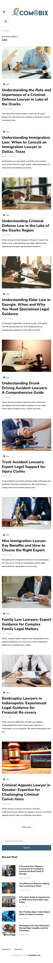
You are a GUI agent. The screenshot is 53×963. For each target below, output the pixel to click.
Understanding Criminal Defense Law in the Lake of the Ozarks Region (25, 225)
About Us (18, 949)
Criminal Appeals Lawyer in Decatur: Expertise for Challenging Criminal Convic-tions (26, 792)
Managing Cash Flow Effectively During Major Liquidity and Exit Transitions (34, 928)
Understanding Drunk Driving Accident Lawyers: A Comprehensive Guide (24, 388)
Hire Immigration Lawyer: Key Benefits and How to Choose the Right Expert (24, 545)
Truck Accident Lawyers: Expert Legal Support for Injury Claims (23, 466)
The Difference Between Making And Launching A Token (34, 884)
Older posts (26, 827)
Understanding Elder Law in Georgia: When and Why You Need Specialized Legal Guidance (26, 306)
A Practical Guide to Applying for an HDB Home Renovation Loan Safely (34, 900)
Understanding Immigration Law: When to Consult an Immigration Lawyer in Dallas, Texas (26, 144)
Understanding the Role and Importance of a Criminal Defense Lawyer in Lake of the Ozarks (26, 97)
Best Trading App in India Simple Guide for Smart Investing (34, 913)
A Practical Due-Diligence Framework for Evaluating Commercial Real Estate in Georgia (31, 870)
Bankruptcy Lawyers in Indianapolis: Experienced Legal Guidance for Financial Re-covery (24, 705)
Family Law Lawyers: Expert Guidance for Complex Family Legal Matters (26, 624)
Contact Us (6, 949)
